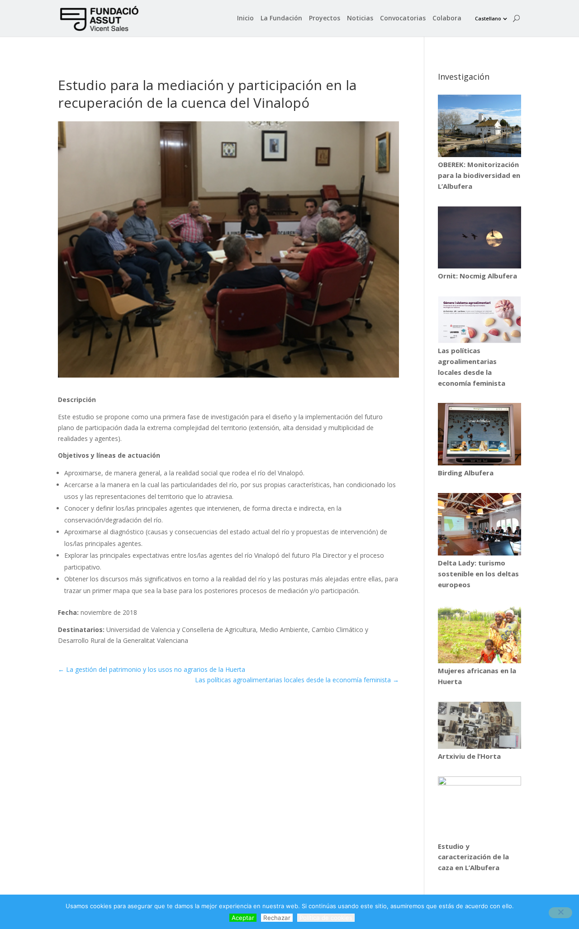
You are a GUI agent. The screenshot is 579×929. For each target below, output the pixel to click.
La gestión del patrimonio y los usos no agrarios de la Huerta (151, 669)
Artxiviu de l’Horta (469, 756)
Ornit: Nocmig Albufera (477, 275)
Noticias (360, 18)
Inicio (245, 18)
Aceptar (243, 917)
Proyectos (324, 18)
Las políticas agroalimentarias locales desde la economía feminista (297, 679)
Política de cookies (325, 917)
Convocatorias (403, 18)
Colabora (446, 18)
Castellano (488, 18)
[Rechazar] (560, 912)
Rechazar (276, 917)
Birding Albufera (466, 472)
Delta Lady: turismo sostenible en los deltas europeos (478, 573)
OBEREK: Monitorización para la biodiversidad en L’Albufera (479, 175)
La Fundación (281, 18)
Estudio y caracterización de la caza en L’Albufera (473, 857)
